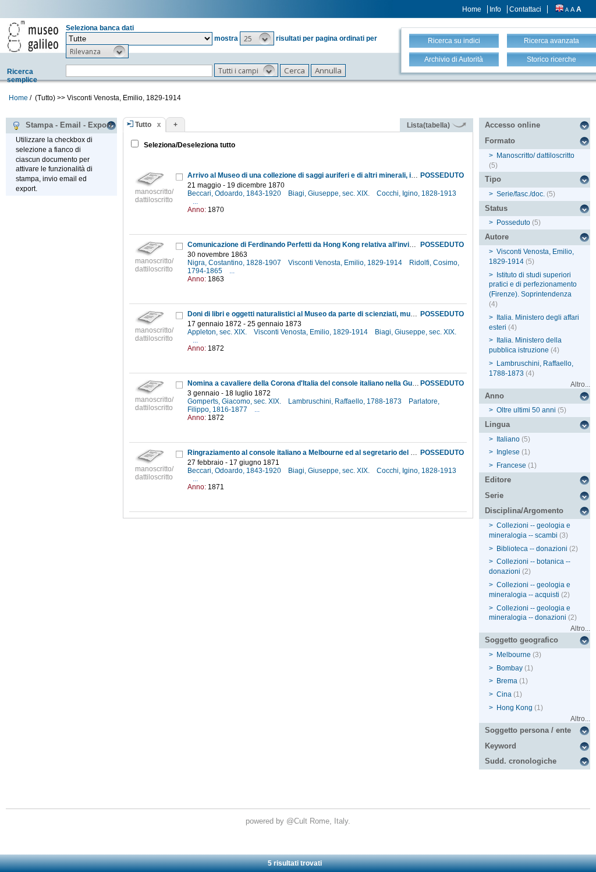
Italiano (508, 439)
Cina (504, 694)
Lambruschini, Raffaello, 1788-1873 (345, 401)
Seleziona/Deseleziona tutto (188, 145)
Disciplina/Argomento (524, 510)
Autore (497, 236)
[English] (559, 9)
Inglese (508, 452)
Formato (500, 140)
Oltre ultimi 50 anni (526, 410)
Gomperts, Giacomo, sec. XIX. (235, 401)
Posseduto (513, 222)
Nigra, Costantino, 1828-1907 (235, 263)
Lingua (497, 424)
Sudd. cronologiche (520, 761)
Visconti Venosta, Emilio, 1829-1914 (346, 263)
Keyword (500, 746)
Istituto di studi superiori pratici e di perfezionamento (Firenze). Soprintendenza (533, 285)
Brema (506, 681)
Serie (494, 495)
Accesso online (512, 125)
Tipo (493, 179)
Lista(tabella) (429, 125)
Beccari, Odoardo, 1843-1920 (235, 193)
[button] (257, 38)
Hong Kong (514, 708)
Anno (494, 395)
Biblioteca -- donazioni (531, 549)
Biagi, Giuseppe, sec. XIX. (329, 193)
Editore (498, 479)
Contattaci (525, 9)
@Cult (298, 821)
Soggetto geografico (521, 640)
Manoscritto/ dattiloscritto (535, 155)
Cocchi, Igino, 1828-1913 (416, 193)
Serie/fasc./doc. (520, 194)
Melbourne (513, 655)
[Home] (33, 36)
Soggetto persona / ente (528, 730)
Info (495, 9)
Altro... (580, 384)
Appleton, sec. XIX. (218, 332)
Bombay (509, 668)
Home (471, 9)
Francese (511, 465)
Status (496, 208)
